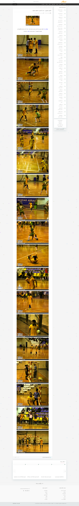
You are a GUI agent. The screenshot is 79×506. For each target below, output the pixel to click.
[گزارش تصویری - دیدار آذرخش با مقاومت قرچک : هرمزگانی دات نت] (63, 1)
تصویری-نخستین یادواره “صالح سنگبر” (46, 476)
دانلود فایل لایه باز (60, 120)
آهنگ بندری (64, 493)
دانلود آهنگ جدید (60, 126)
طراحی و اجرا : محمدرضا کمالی (16, 503)
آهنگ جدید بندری (63, 490)
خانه (51, 6)
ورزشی (57, 4)
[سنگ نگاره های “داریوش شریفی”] (59, 470)
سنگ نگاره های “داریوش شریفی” (59, 476)
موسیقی (60, 4)
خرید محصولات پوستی (60, 124)
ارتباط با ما (43, 4)
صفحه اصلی (64, 4)
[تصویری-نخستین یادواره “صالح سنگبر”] (46, 470)
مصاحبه (47, 4)
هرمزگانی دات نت (63, 499)
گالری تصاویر (53, 4)
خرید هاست (60, 123)
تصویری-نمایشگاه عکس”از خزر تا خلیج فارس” (20, 476)
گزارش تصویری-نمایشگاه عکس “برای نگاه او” (33, 476)
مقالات (49, 4)
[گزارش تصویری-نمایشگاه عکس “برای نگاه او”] (33, 470)
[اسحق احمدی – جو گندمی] (60, 129)
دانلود (65, 496)
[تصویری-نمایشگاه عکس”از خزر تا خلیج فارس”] (20, 470)
